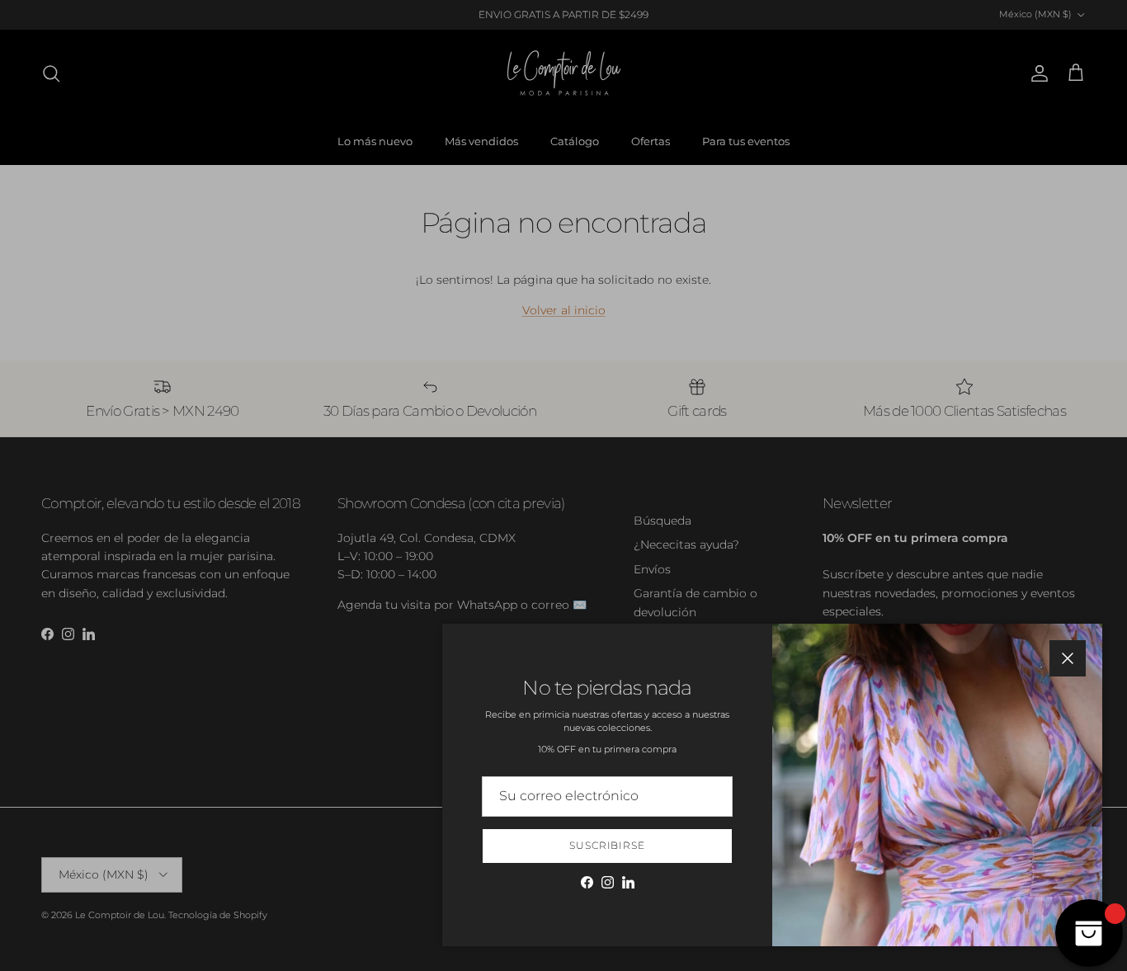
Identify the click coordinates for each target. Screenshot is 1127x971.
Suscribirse (607, 845)
